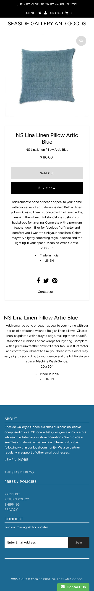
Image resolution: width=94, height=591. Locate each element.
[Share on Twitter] (46, 282)
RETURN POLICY (17, 499)
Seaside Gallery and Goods (47, 23)
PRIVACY (11, 510)
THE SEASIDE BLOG (19, 472)
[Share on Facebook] (38, 282)
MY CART (61, 13)
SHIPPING (12, 505)
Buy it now (46, 188)
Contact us (46, 292)
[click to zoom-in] (81, 41)
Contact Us (75, 587)
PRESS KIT (12, 494)
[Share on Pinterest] (54, 282)
